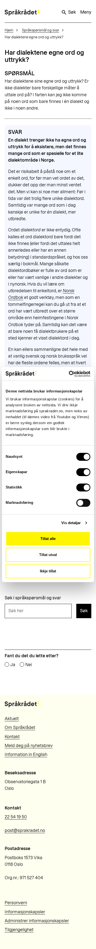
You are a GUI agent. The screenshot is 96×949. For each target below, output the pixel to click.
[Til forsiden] (22, 12)
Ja (12, 664)
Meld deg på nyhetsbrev (29, 745)
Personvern (16, 902)
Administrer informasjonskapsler (37, 921)
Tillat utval (48, 555)
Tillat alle (48, 538)
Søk (72, 12)
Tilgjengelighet (19, 929)
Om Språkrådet (20, 727)
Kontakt (12, 736)
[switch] (83, 472)
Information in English (26, 754)
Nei (28, 664)
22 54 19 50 (16, 817)
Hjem (9, 30)
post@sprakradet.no (25, 830)
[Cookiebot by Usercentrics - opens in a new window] (69, 374)
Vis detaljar (71, 523)
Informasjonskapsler (25, 912)
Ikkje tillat (48, 571)
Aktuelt (12, 718)
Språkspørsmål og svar (40, 30)
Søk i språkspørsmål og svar (33, 597)
